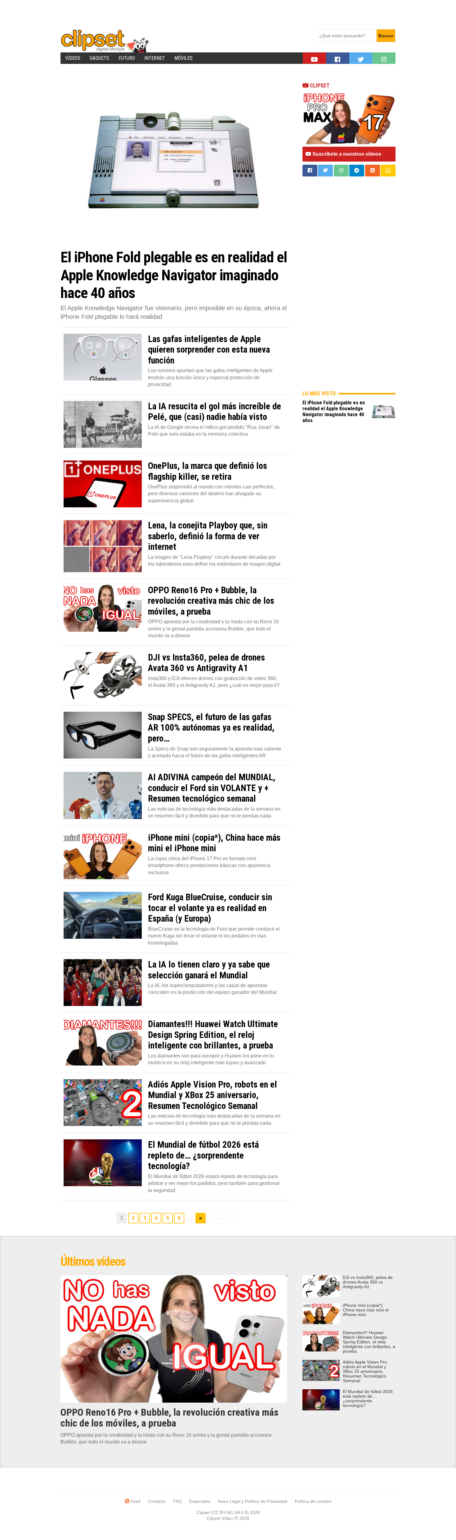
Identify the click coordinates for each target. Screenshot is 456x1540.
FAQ (177, 1501)
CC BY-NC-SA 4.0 (229, 1512)
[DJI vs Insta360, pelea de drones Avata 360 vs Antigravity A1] (103, 675)
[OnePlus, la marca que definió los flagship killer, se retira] (103, 484)
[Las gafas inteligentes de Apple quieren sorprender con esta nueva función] (103, 357)
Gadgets (99, 58)
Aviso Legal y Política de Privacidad (252, 1501)
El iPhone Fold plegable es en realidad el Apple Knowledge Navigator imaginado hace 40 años (333, 411)
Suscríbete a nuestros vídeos (346, 154)
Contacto (157, 1501)
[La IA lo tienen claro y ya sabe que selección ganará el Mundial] (103, 982)
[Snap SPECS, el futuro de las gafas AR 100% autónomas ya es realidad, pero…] (103, 735)
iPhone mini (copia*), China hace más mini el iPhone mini (366, 1310)
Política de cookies (313, 1501)
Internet (154, 58)
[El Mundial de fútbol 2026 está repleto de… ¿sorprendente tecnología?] (103, 1162)
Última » (220, 1218)
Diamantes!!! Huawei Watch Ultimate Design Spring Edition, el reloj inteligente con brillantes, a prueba (369, 1342)
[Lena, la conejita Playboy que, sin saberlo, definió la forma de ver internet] (103, 546)
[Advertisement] (173, 14)
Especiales (199, 1501)
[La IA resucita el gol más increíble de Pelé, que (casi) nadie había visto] (103, 424)
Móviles (183, 58)
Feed (135, 1501)
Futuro (126, 58)
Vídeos (72, 58)
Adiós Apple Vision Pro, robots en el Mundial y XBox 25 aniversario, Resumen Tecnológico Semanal (365, 1371)
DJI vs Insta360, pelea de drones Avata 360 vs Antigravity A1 (368, 1282)
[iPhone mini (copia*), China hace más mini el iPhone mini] (103, 855)
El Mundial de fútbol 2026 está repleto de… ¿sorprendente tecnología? (368, 1398)
